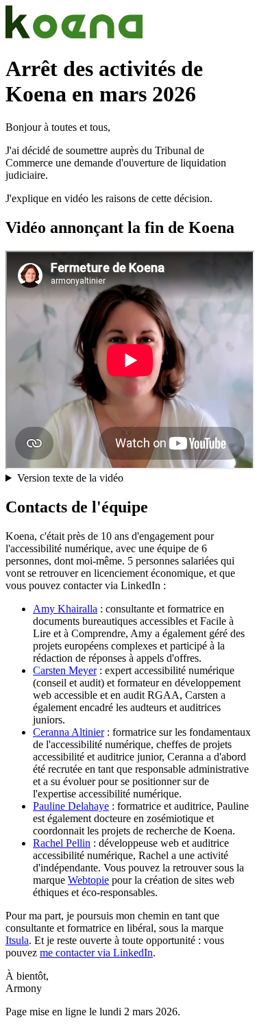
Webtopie (88, 880)
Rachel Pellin (61, 843)
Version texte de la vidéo (70, 478)
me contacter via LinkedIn (96, 952)
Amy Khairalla (65, 609)
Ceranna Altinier (68, 732)
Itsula (17, 940)
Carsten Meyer (65, 670)
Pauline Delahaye (71, 806)
